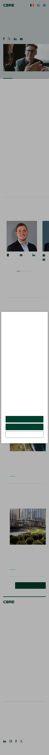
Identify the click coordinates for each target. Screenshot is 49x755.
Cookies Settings (24, 436)
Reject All (24, 428)
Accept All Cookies (24, 421)
